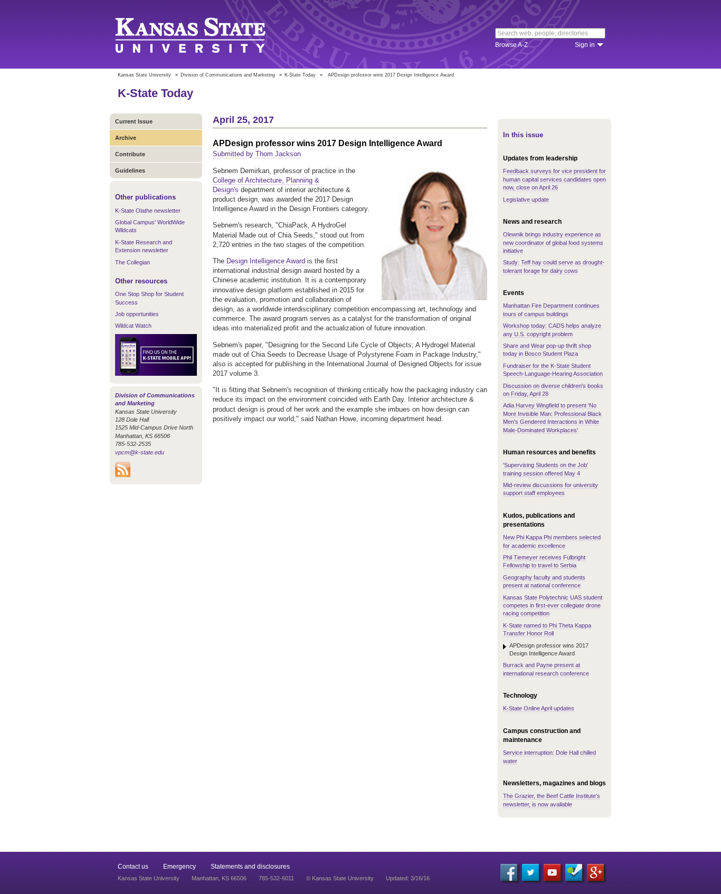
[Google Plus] (595, 872)
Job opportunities (137, 314)
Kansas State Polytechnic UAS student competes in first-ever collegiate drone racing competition (552, 605)
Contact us (133, 866)
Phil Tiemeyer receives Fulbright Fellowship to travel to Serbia (544, 561)
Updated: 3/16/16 (408, 878)
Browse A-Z (511, 45)
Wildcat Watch (133, 325)
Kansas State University (203, 34)
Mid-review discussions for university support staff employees (550, 489)
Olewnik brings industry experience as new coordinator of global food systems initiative (553, 242)
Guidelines (130, 170)
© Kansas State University (340, 878)
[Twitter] (530, 872)
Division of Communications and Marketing (228, 75)
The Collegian (132, 262)
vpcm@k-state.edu (139, 452)
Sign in (585, 45)
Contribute (130, 154)
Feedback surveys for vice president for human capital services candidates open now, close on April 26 (554, 179)
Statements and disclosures (250, 866)
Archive (125, 138)
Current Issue (134, 121)
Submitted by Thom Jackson (257, 154)
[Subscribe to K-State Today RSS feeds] (122, 475)
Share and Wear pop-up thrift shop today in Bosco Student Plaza (547, 350)
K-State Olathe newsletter (148, 210)
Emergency (179, 866)
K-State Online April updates (538, 708)
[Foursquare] (573, 872)
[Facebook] (508, 872)
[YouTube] (552, 872)
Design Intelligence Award (264, 261)
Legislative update (526, 199)
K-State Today (300, 75)
